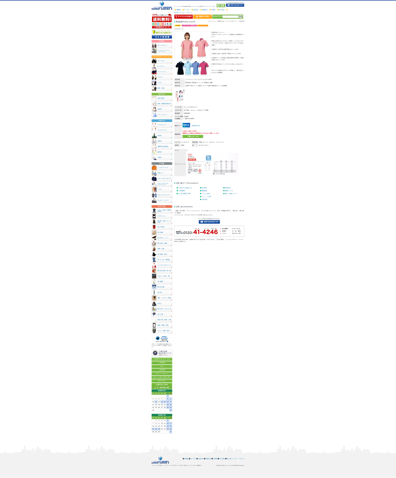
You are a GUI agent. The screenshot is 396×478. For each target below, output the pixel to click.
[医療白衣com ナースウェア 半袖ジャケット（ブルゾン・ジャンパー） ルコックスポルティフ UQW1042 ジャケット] (186, 125)
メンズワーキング (163, 167)
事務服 (178, 10)
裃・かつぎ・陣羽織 (164, 259)
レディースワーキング (164, 178)
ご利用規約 (162, 370)
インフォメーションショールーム (164, 50)
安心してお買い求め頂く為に (162, 377)
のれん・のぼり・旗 (164, 276)
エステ (160, 82)
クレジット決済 (206, 196)
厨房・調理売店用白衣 (164, 103)
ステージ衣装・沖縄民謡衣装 (164, 210)
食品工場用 (161, 98)
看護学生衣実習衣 (163, 146)
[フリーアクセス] (221, 6)
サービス (187, 10)
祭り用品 (221, 10)
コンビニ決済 (206, 193)
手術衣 (160, 135)
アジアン (160, 77)
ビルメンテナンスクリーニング (163, 184)
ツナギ (160, 189)
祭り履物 (160, 281)
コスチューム (162, 216)
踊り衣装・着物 (162, 243)
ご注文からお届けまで (185, 188)
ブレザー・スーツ (163, 200)
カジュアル (160, 66)
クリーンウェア (162, 114)
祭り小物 (160, 314)
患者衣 (160, 141)
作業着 (213, 10)
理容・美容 (161, 88)
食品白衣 (196, 10)
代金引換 (204, 199)
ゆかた (160, 303)
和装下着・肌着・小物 (164, 319)
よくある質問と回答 (184, 193)
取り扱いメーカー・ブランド (183, 12)
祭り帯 (160, 292)
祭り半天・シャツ (163, 238)
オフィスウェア (162, 45)
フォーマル (161, 61)
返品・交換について (231, 193)
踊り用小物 (161, 287)
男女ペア (160, 173)
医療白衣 (205, 10)
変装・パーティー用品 (164, 298)
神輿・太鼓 (161, 248)
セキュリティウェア (164, 195)
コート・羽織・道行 (164, 330)
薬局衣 (160, 152)
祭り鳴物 (160, 232)
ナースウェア (162, 124)
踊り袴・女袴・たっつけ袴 (164, 221)
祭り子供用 (161, 227)
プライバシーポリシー (162, 373)
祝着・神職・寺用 (163, 325)
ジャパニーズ (162, 71)
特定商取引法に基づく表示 (162, 359)
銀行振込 (204, 188)
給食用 (160, 109)
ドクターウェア (162, 130)
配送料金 (227, 188)
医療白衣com (196, 125)
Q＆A (162, 366)
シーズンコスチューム (164, 265)
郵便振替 (204, 190)
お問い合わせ (162, 380)
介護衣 (160, 157)
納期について (229, 190)
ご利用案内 (181, 190)
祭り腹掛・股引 (162, 254)
